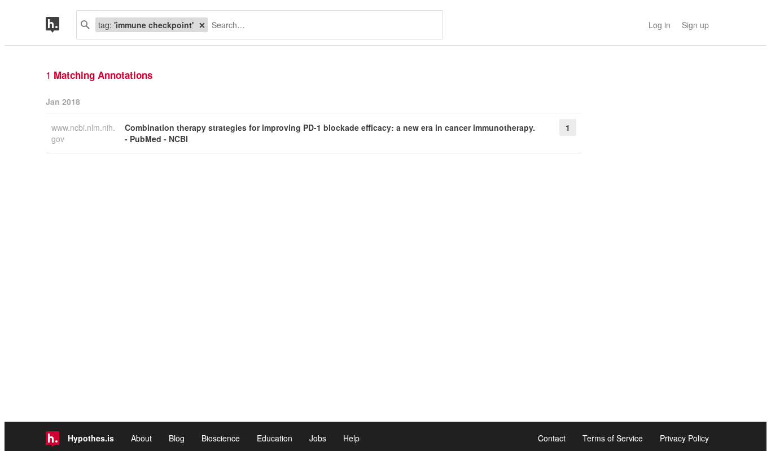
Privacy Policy (684, 438)
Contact (552, 438)
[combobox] (321, 24)
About (141, 438)
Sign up (695, 25)
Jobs (317, 438)
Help (351, 438)
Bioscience (220, 438)
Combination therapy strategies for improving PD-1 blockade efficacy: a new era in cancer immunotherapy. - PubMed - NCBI (330, 133)
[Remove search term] (202, 24)
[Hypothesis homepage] (61, 24)
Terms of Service (612, 438)
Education (274, 438)
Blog (177, 438)
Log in (660, 25)
